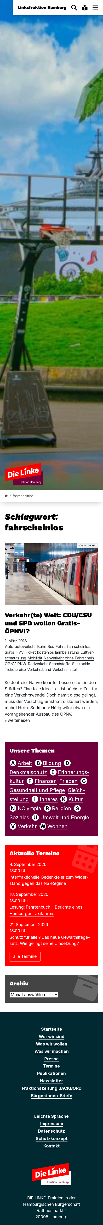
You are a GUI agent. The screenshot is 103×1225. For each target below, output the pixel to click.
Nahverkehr (54, 658)
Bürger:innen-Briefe (51, 1095)
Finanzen (46, 781)
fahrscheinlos (78, 646)
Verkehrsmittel (64, 669)
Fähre (61, 646)
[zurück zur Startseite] (24, 474)
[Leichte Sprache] (84, 8)
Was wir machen (51, 1051)
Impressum (51, 1123)
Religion (61, 808)
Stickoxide (81, 663)
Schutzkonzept (52, 1138)
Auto (9, 646)
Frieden (68, 781)
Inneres (49, 799)
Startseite (51, 1029)
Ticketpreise (15, 669)
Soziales (19, 817)
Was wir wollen (51, 1043)
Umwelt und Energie (64, 817)
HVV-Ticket (26, 652)
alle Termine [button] (25, 956)
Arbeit (25, 763)
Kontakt (51, 1145)
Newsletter (51, 1080)
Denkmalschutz (28, 772)
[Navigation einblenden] (95, 8)
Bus (50, 646)
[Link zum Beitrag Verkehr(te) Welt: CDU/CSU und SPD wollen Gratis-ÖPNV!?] (51, 573)
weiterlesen (19, 720)
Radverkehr (38, 663)
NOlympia (29, 808)
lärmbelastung (67, 652)
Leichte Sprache (51, 1116)
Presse (51, 1058)
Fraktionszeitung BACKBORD (51, 1088)
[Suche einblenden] (74, 8)
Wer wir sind (51, 1036)
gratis (9, 652)
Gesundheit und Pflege (37, 790)
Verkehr (27, 826)
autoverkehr (25, 646)
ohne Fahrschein (79, 658)
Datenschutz (51, 1131)
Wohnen (57, 826)
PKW (21, 663)
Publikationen (51, 1073)
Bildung (52, 763)
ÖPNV (10, 663)
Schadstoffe (59, 663)
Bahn (41, 646)
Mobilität (35, 658)
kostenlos (45, 652)
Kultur (76, 799)
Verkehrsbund (39, 669)
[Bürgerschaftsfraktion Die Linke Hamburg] (6, 495)
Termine (51, 1065)
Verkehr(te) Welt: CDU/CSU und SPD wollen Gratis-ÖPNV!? (48, 623)
